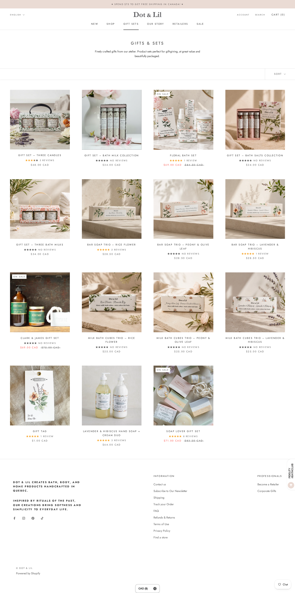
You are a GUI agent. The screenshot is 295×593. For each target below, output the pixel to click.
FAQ (156, 511)
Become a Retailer (268, 484)
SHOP (111, 24)
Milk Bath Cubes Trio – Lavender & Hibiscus (255, 340)
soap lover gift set (183, 431)
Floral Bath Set (183, 155)
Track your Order (164, 504)
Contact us (160, 484)
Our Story (155, 24)
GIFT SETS (131, 24)
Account (243, 14)
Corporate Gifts (266, 491)
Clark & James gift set (40, 338)
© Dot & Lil (24, 568)
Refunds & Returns (164, 517)
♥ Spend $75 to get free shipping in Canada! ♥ (148, 4)
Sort (278, 74)
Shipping (159, 498)
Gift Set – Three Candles (39, 155)
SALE (200, 24)
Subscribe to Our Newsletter (170, 491)
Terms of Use (161, 524)
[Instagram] (23, 518)
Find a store (161, 537)
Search (260, 14)
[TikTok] (42, 518)
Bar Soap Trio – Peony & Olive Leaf (183, 246)
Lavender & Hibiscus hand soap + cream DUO (111, 433)
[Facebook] (14, 518)
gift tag (40, 431)
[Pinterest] (33, 518)
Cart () (278, 14)
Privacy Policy (162, 531)
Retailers (180, 24)
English (15, 14)
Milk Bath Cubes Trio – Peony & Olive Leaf (183, 340)
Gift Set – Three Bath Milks (39, 244)
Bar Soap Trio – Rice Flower (111, 244)
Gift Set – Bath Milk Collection (111, 155)
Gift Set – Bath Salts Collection (255, 155)
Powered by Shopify (28, 573)
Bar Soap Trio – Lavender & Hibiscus (255, 246)
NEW (94, 24)
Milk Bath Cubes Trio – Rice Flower (111, 340)
